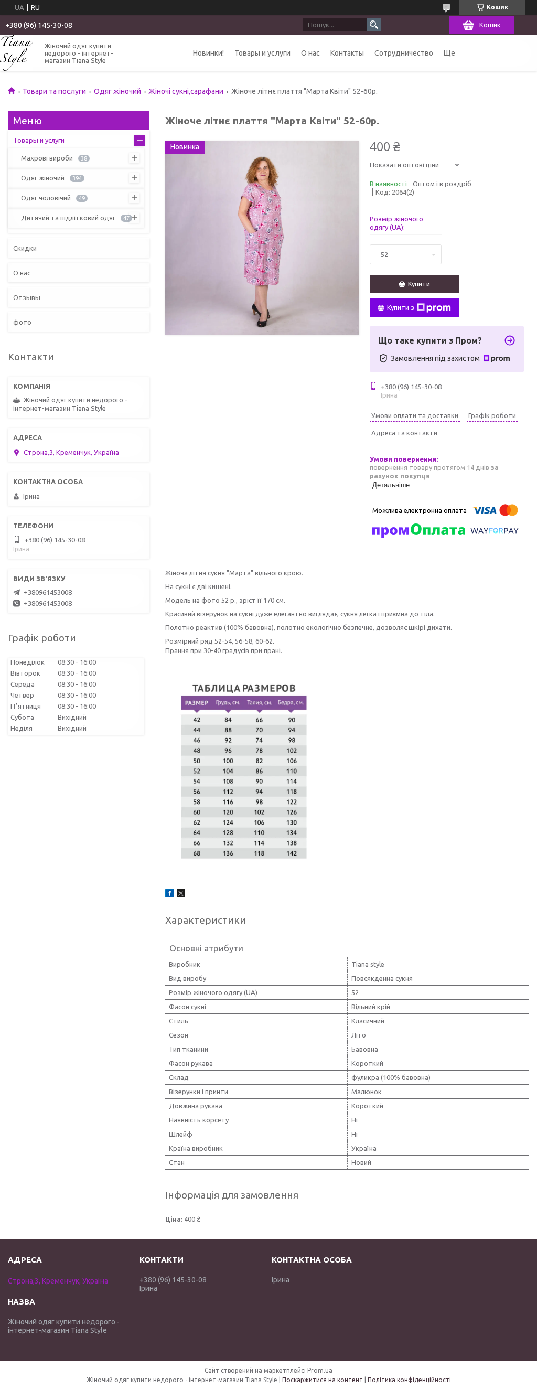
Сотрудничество (403, 53)
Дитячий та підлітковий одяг (68, 217)
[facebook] (169, 895)
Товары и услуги (262, 53)
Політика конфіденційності (409, 1379)
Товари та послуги (54, 91)
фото (22, 322)
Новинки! (208, 53)
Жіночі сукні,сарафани (185, 91)
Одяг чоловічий (46, 197)
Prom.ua (319, 1370)
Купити (419, 283)
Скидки (25, 248)
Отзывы (26, 297)
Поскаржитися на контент (322, 1379)
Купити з (400, 307)
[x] (181, 895)
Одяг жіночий (117, 91)
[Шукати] (374, 24)
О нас (310, 53)
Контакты (347, 53)
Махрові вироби (47, 158)
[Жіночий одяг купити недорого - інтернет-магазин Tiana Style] (16, 53)
